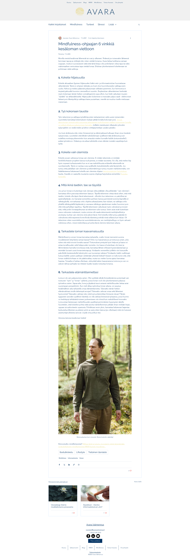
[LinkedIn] (93, 536)
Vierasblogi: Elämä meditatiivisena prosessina (62, 506)
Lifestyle (80, 452)
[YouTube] (98, 536)
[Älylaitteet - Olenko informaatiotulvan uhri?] (95, 493)
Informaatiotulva (73, 458)
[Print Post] (79, 465)
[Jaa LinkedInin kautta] (69, 465)
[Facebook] (88, 536)
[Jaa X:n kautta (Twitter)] (64, 465)
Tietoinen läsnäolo (97, 452)
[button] (139, 24)
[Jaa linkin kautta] (74, 465)
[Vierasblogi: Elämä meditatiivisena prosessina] (63, 493)
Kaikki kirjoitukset (57, 24)
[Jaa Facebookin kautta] (59, 465)
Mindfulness (76, 24)
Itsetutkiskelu (66, 452)
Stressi (101, 24)
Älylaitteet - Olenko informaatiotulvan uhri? (92, 506)
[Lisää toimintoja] (130, 38)
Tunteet (90, 24)
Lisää (111, 24)
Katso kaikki (138, 481)
